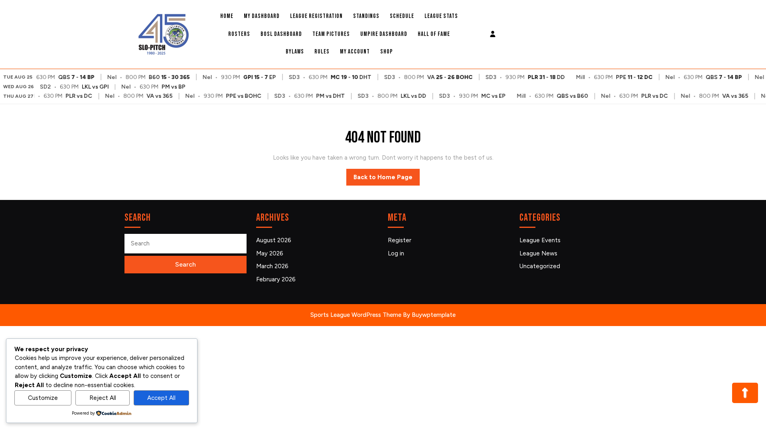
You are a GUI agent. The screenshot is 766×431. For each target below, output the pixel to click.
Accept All (161, 397)
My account (355, 51)
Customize (43, 397)
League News (538, 253)
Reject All (102, 397)
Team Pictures (331, 34)
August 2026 (273, 240)
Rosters (239, 34)
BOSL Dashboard (281, 34)
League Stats (441, 16)
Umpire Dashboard (383, 34)
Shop (386, 51)
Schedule (402, 16)
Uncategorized (539, 266)
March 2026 (272, 266)
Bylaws (295, 51)
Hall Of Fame (434, 34)
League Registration (316, 16)
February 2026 (276, 279)
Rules (322, 51)
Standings (366, 16)
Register (399, 240)
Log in (396, 253)
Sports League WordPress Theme (355, 314)
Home (226, 16)
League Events (540, 240)
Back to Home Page (386, 179)
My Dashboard (262, 16)
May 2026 (269, 253)
